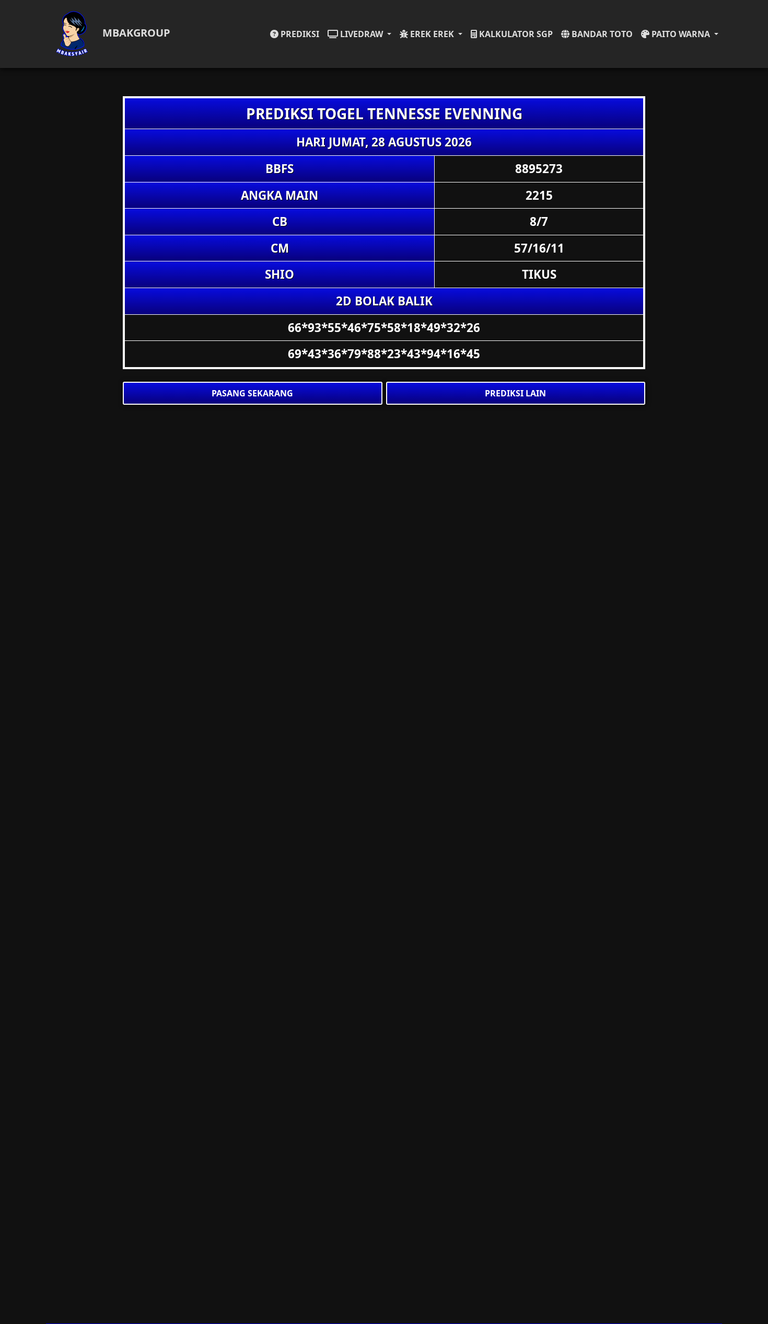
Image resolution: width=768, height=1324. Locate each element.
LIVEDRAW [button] (361, 34)
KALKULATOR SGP (515, 34)
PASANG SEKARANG (252, 393)
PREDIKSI (298, 34)
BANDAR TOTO (601, 34)
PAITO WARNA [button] (680, 34)
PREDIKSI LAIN (515, 393)
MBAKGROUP (135, 33)
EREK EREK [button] (432, 34)
